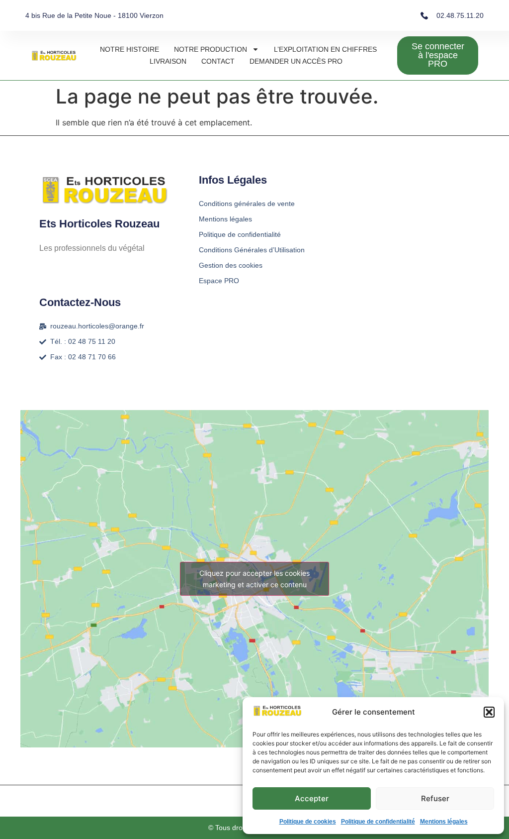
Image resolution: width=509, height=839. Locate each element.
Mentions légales (444, 821)
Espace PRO (219, 281)
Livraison (168, 61)
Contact (218, 61)
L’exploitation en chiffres (325, 49)
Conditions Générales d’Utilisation (252, 250)
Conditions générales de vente (247, 204)
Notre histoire (129, 49)
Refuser (435, 798)
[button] (489, 712)
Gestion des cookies (230, 265)
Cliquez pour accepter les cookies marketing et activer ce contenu (254, 579)
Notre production (210, 49)
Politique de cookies (307, 821)
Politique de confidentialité (378, 821)
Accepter (312, 798)
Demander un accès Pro (296, 61)
